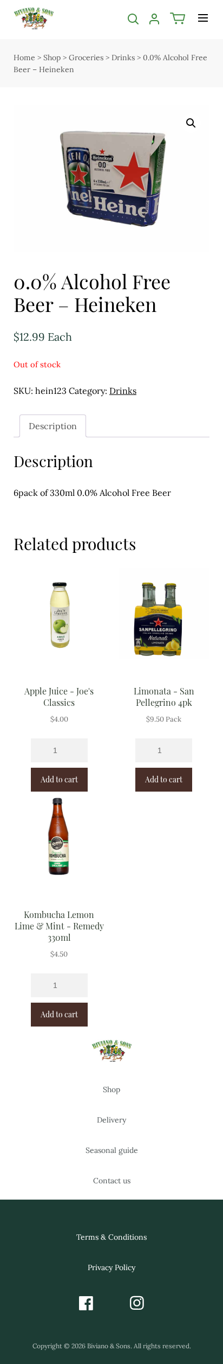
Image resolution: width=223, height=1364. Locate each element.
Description (53, 425)
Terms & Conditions (111, 1237)
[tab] (52, 426)
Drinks (123, 57)
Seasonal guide (112, 1150)
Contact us (111, 1180)
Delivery (111, 1120)
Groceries (86, 57)
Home (24, 57)
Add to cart (59, 779)
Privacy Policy (111, 1267)
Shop (52, 57)
